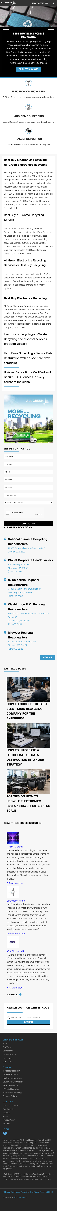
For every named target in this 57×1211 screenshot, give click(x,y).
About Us (7, 1043)
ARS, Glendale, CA (15, 951)
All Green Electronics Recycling (16, 1192)
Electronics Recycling (28, 91)
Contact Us (8, 1050)
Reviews (6, 1112)
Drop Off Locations (11, 1105)
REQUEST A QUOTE (28, 69)
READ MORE (12, 995)
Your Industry (8, 1109)
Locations (7, 1058)
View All (47, 657)
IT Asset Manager (15, 846)
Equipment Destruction (13, 1081)
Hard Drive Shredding (28, 116)
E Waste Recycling (11, 1089)
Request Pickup (10, 1096)
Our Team (7, 1061)
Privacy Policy (9, 1119)
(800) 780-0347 (38, 3)
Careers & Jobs (9, 1054)
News (5, 1116)
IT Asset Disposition (28, 139)
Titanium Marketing (22, 1197)
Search (28, 1022)
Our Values (7, 1047)
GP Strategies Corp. (16, 900)
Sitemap (6, 1123)
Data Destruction (10, 1074)
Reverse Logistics (10, 1085)
